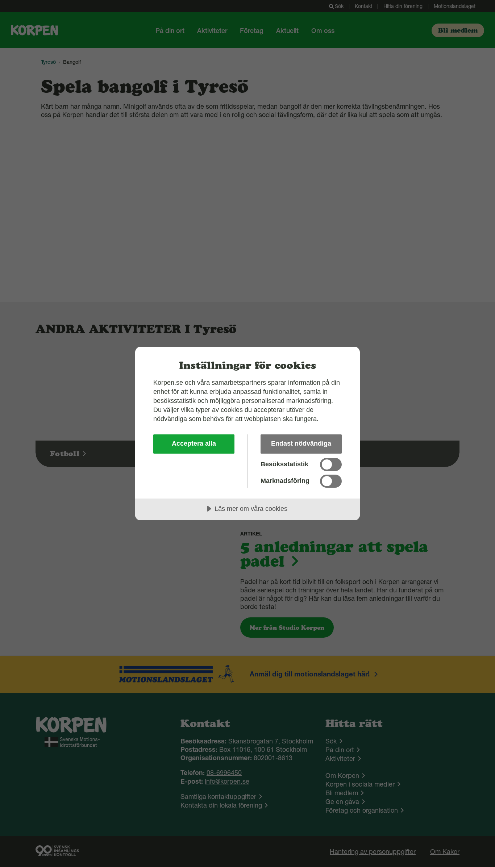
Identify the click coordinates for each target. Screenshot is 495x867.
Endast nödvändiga (301, 443)
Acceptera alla (194, 443)
